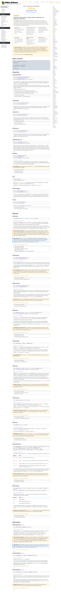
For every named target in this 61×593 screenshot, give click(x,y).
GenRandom (3, 33)
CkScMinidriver (55, 87)
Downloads (57, 2)
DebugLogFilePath (4, 16)
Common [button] (47, 1)
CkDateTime (55, 29)
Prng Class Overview (29, 54)
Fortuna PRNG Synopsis (18, 171)
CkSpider (54, 98)
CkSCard (54, 86)
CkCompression (55, 24)
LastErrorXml (3, 20)
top (14, 110)
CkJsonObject (55, 60)
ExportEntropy (3, 31)
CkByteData (24, 527)
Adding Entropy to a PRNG (18, 249)
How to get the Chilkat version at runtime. (21, 208)
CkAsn (54, 7)
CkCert (54, 18)
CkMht (54, 69)
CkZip (54, 124)
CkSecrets (54, 90)
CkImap (54, 55)
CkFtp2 (54, 43)
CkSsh (54, 99)
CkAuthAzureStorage (56, 11)
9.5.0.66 (21, 345)
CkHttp (54, 50)
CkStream (54, 103)
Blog (34, 1)
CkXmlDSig (54, 121)
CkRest (54, 84)
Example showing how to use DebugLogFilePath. (22, 96)
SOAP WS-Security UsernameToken (20, 361)
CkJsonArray (55, 59)
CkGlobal (54, 44)
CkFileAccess (55, 42)
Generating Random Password (19, 481)
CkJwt (54, 63)
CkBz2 (54, 16)
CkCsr (54, 26)
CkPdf (54, 75)
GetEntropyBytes (4, 47)
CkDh (53, 30)
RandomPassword (4, 39)
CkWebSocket (55, 117)
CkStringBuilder (55, 106)
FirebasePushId (3, 32)
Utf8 (2, 23)
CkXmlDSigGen (55, 122)
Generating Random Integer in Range (20, 439)
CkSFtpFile (54, 96)
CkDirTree (54, 31)
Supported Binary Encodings (19, 247)
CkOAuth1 (54, 73)
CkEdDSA (54, 38)
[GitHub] (52, 2)
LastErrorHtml (3, 17)
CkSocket (54, 97)
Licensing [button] (30, 1)
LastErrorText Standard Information (20, 124)
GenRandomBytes (4, 46)
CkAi (53, 6)
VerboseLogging (3, 24)
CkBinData (54, 13)
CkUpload (54, 115)
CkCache (54, 17)
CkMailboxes (55, 66)
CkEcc (54, 37)
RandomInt (3, 38)
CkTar (54, 109)
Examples (3, 12)
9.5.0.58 (21, 289)
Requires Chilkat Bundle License (31, 12)
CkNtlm (54, 72)
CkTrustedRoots (55, 112)
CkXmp (54, 123)
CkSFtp (54, 93)
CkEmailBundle (55, 41)
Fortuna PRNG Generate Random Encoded (21, 248)
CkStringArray (55, 105)
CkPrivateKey (55, 80)
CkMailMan (54, 67)
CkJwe (54, 61)
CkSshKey (54, 100)
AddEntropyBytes (4, 45)
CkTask (54, 110)
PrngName (3, 22)
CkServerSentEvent (56, 92)
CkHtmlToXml (55, 49)
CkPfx (54, 78)
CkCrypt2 (54, 25)
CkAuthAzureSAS (55, 10)
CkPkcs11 (54, 79)
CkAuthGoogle (55, 12)
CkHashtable (55, 47)
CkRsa (54, 85)
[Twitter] (53, 2)
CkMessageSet (55, 68)
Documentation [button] (25, 1)
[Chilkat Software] (11, 2)
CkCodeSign (55, 23)
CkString (54, 104)
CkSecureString (55, 91)
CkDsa (54, 35)
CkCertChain (55, 19)
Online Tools (37, 2)
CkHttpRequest (55, 53)
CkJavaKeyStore (55, 56)
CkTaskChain (55, 111)
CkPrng (54, 81)
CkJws (54, 62)
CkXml (54, 118)
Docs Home (3, 9)
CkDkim (54, 32)
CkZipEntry (54, 127)
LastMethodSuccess (4, 21)
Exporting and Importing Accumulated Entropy (21, 279)
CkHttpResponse (55, 54)
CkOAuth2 (54, 74)
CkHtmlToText (55, 48)
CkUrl (53, 116)
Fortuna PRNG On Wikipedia (18, 172)
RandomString (3, 40)
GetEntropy (3, 36)
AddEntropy (3, 30)
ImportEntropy (3, 37)
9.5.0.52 (21, 160)
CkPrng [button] (42, 1)
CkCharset (54, 22)
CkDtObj (54, 36)
